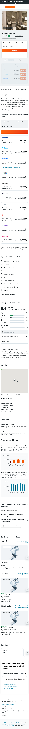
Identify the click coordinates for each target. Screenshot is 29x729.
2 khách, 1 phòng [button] (8, 46)
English (16, 3)
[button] (27, 2)
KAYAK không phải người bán (10, 709)
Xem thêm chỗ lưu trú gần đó (22, 541)
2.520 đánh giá (19, 36)
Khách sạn (12, 722)
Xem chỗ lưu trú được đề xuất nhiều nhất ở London (21, 606)
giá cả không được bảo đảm (8, 704)
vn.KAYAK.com (5, 722)
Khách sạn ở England (20, 724)
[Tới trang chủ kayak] (10, 7)
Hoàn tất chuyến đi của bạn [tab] (10, 673)
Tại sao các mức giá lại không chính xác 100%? (13, 714)
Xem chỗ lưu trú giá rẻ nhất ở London (22, 574)
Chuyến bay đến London (10, 684)
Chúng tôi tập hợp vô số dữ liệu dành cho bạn (13, 711)
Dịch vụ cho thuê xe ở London (11, 686)
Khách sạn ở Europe (20, 722)
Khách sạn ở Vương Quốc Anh (8, 724)
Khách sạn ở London (9, 688)
